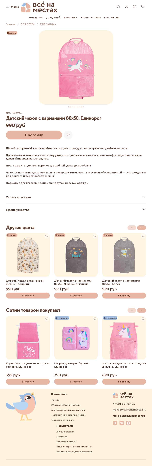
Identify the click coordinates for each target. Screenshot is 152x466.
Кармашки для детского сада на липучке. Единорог (124, 365)
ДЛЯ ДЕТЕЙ (53, 17)
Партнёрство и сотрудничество (68, 414)
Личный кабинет (65, 431)
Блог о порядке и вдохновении (68, 410)
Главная (10, 24)
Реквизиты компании (62, 420)
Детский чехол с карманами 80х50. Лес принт (24, 282)
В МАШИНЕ (70, 17)
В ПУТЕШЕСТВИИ (91, 17)
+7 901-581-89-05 (124, 403)
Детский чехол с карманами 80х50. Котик (121, 282)
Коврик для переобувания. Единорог (72, 365)
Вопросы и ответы (66, 441)
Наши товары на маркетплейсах (74, 446)
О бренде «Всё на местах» (65, 405)
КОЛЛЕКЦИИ (111, 17)
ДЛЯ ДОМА (36, 17)
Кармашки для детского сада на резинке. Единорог (27, 365)
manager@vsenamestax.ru (129, 409)
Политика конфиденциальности (74, 451)
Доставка (61, 436)
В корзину (28, 295)
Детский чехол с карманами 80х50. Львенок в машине (73, 282)
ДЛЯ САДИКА (48, 24)
